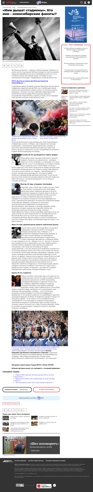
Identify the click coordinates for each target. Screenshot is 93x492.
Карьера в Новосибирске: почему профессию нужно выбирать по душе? (19, 424)
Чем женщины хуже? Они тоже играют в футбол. (33, 382)
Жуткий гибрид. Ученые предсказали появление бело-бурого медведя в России (79, 97)
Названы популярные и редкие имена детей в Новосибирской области (76, 57)
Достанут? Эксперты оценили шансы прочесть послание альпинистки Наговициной (79, 109)
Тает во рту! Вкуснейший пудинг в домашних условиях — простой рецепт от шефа (79, 92)
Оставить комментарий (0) (46, 389)
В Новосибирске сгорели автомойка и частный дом (75, 78)
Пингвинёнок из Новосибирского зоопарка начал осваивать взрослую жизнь (76, 71)
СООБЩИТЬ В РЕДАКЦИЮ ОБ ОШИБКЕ (55, 460)
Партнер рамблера (30, 485)
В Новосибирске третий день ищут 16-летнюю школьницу (76, 64)
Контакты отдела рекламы (36, 460)
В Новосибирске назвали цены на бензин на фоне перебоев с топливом (75, 50)
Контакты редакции (20, 460)
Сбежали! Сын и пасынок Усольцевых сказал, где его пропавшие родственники (79, 115)
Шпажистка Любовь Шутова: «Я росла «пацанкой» (48, 417)
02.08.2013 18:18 (7, 7)
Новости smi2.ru (9, 455)
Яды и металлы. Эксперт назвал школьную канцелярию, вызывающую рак (78, 103)
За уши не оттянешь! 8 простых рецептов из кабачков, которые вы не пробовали (79, 121)
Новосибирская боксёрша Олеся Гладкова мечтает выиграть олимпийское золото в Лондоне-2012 (16, 430)
